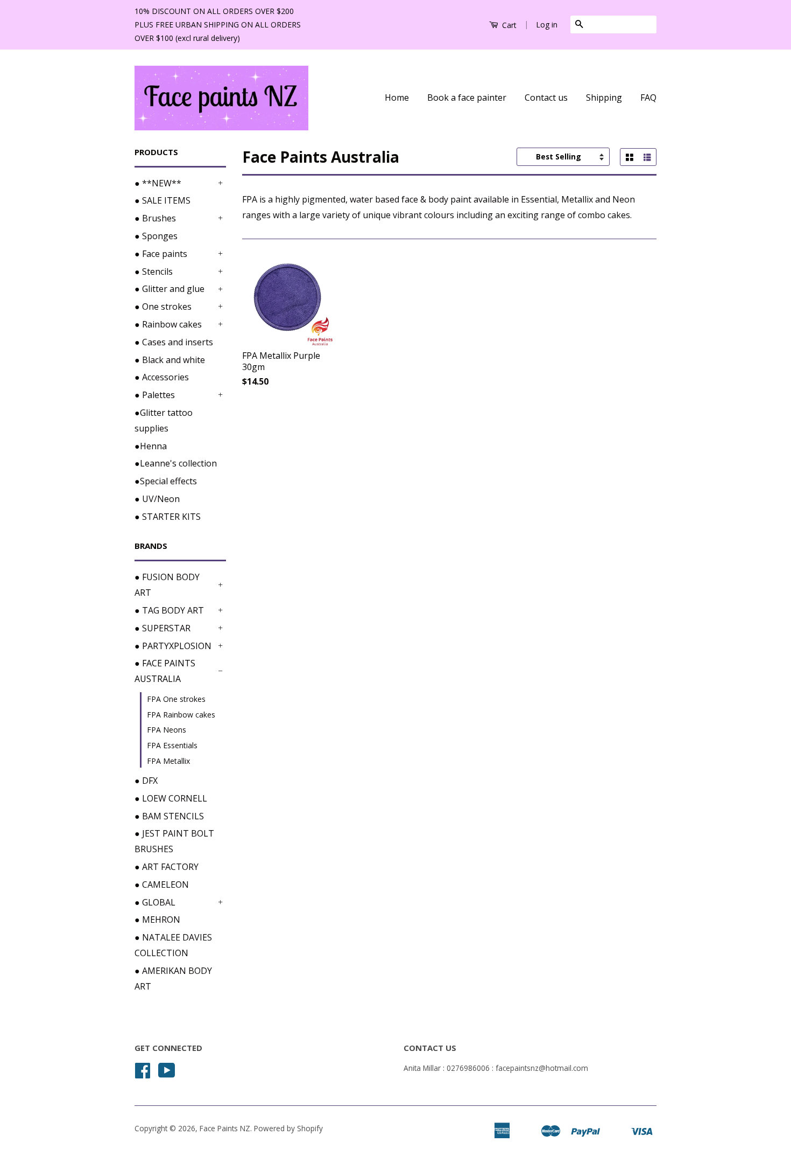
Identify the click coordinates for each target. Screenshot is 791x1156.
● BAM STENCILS (169, 816)
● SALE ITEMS (162, 200)
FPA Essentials (172, 745)
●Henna (151, 446)
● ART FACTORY (167, 867)
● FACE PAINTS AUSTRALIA (165, 671)
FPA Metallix (168, 761)
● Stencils (154, 271)
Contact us (546, 97)
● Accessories (162, 377)
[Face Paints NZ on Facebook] (143, 1074)
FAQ (648, 97)
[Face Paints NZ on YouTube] (166, 1074)
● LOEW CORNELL (171, 798)
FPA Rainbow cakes (181, 714)
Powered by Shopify (288, 1128)
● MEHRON (157, 919)
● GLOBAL (155, 902)
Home (397, 97)
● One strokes (163, 306)
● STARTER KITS (168, 517)
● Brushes (155, 218)
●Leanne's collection (176, 463)
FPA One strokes (176, 699)
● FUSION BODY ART (167, 584)
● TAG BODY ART (169, 610)
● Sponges (156, 236)
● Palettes (155, 395)
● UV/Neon (157, 499)
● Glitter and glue (169, 289)
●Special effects (166, 481)
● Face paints (161, 254)
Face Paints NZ (225, 1128)
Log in (546, 24)
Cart (508, 25)
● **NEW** (158, 183)
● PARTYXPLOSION (173, 646)
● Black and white (170, 360)
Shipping (604, 97)
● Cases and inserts (174, 342)
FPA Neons (166, 730)
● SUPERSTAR (162, 628)
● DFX (146, 780)
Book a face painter (466, 97)
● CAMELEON (162, 884)
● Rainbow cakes (168, 324)
